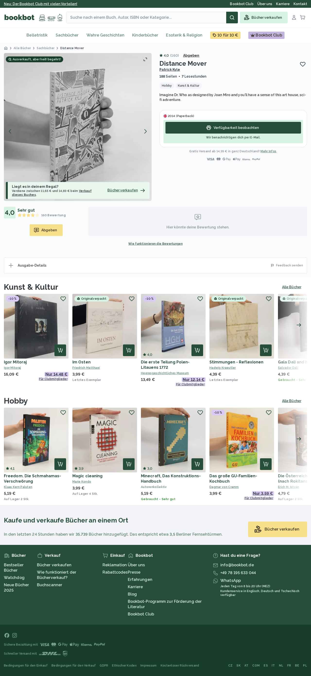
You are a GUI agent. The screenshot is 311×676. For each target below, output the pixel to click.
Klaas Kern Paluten (18, 487)
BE (297, 665)
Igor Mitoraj (15, 362)
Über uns (136, 565)
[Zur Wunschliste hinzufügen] (302, 64)
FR (289, 665)
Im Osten (81, 362)
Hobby (16, 400)
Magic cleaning (87, 476)
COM (256, 665)
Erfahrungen (140, 579)
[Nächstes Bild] (145, 131)
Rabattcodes (115, 572)
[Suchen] (232, 17)
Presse (134, 572)
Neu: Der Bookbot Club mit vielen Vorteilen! (40, 4)
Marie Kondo (81, 481)
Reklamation (115, 565)
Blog (132, 594)
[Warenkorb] (302, 17)
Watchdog (14, 577)
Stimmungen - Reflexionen (236, 362)
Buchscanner (49, 585)
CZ (230, 665)
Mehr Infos (268, 151)
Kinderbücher (145, 35)
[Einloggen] (294, 17)
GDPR (104, 665)
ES (266, 665)
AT (246, 665)
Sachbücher (67, 35)
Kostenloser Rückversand (180, 665)
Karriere (135, 587)
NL (281, 665)
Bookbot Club (141, 614)
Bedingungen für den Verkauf (74, 665)
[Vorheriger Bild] (10, 131)
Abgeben (191, 55)
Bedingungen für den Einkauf (26, 665)
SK (238, 665)
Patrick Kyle (169, 70)
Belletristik (37, 35)
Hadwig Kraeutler (222, 368)
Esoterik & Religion (184, 35)
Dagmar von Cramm (224, 487)
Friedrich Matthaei (86, 368)
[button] (78, 127)
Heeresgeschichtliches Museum (165, 373)
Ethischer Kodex (124, 665)
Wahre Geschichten (105, 35)
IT (273, 665)
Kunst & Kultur (31, 286)
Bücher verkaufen (54, 565)
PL (305, 665)
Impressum (148, 665)
